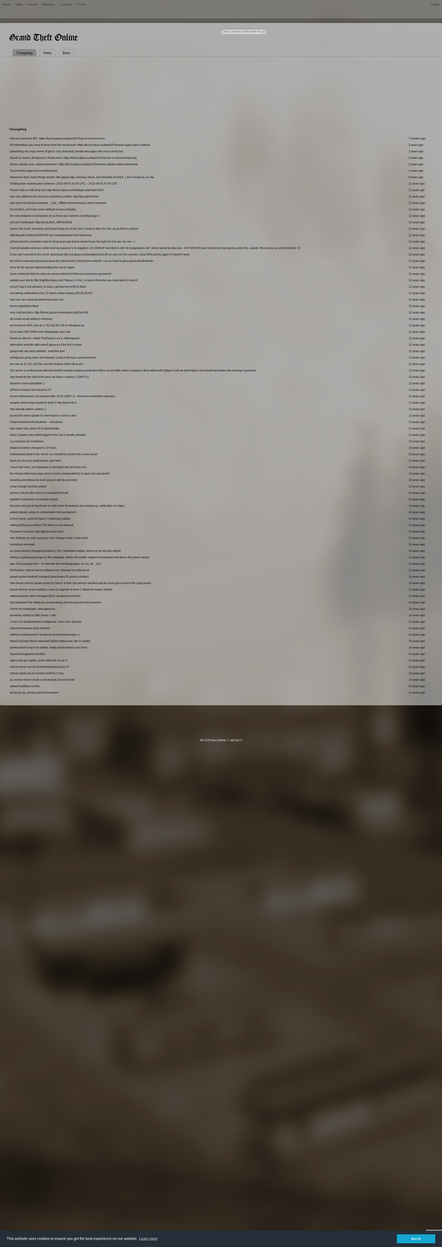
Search (33, 4)
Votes (19, 4)
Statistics (48, 4)
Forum (81, 4)
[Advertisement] (221, 91)
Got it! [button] (416, 1239)
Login (435, 4)
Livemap (66, 4)
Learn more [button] (148, 1239)
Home (6, 4)
